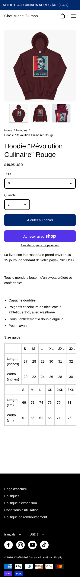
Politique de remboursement (25, 517)
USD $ (34, 534)
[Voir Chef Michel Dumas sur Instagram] (20, 545)
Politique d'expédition (20, 503)
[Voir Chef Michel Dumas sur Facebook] (8, 545)
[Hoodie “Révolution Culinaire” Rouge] (18, 113)
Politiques (11, 496)
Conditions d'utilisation (21, 510)
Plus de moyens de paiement (40, 245)
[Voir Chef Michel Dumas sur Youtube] (32, 545)
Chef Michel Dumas (21, 16)
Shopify (57, 557)
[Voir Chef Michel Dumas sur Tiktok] (44, 545)
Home (8, 130)
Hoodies (21, 130)
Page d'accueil (15, 489)
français (9, 534)
